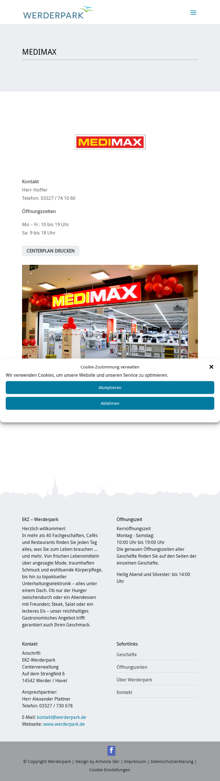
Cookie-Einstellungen (109, 769)
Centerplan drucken (51, 251)
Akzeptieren (110, 387)
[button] (211, 367)
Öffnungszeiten (132, 667)
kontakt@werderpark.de (61, 717)
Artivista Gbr (107, 761)
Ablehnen (110, 403)
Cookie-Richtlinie (74, 414)
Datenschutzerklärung (115, 414)
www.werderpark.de (64, 724)
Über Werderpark (134, 680)
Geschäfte (127, 654)
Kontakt (124, 692)
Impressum (152, 414)
